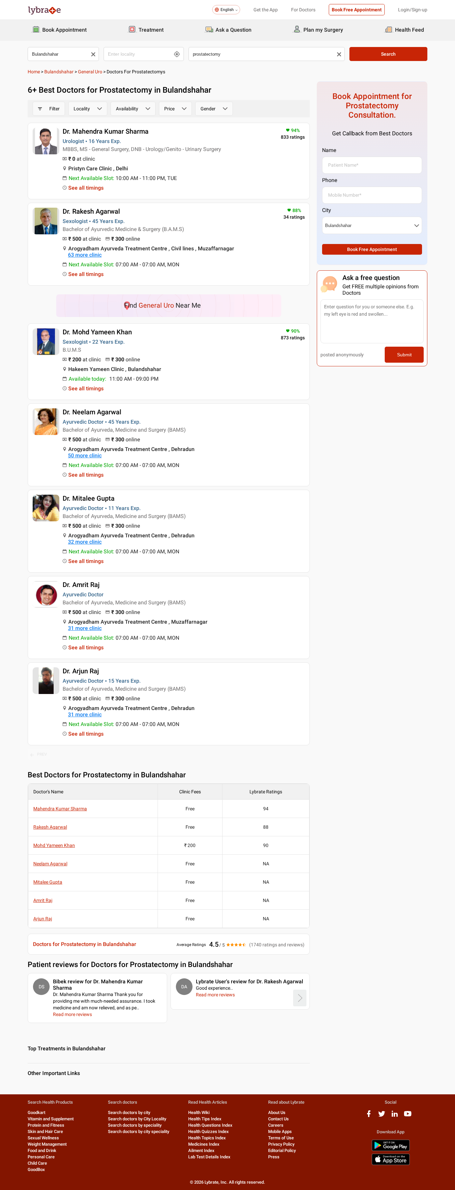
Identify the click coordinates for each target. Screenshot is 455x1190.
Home (34, 71)
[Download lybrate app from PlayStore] (390, 1149)
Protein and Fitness (46, 1125)
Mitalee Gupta (47, 882)
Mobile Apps (280, 1131)
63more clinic (85, 255)
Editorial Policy (282, 1150)
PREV (42, 754)
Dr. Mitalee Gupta (89, 498)
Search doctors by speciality (135, 1125)
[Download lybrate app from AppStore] (390, 1163)
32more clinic (85, 542)
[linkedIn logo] (395, 1116)
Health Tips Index (205, 1118)
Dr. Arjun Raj (81, 671)
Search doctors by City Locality (137, 1118)
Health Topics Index (207, 1137)
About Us (276, 1112)
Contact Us (278, 1118)
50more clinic (85, 455)
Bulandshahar (59, 71)
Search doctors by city (129, 1112)
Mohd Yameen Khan (54, 845)
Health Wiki (199, 1112)
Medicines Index (204, 1144)
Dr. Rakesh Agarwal (91, 211)
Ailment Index (201, 1150)
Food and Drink (42, 1150)
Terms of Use (281, 1137)
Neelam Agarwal (50, 863)
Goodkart (36, 1112)
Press (273, 1156)
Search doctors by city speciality (138, 1131)
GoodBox (36, 1169)
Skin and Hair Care (45, 1131)
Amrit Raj (42, 900)
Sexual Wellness (43, 1137)
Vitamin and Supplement (51, 1118)
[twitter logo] (382, 1116)
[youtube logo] (408, 1116)
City (326, 210)
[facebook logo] (369, 1116)
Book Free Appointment (357, 9)
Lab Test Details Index (209, 1156)
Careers (275, 1125)
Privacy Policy (281, 1144)
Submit (404, 354)
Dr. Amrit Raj (81, 585)
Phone (329, 180)
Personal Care (41, 1156)
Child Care (37, 1163)
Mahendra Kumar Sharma (60, 808)
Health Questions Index (210, 1125)
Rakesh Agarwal (50, 827)
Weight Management (47, 1144)
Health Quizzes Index (208, 1131)
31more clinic (85, 628)
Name (329, 150)
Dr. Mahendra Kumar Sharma (106, 131)
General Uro (90, 71)
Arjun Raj (42, 918)
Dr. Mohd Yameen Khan (97, 332)
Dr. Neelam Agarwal (92, 412)
